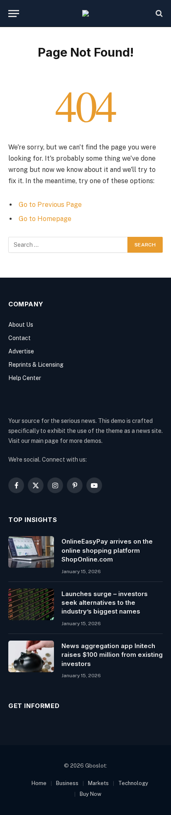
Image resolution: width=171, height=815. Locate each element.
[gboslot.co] (85, 13)
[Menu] (13, 13)
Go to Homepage (45, 219)
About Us (20, 324)
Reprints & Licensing (36, 364)
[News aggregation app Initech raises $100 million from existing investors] (31, 656)
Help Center (24, 378)
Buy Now (90, 794)
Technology (133, 783)
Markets (98, 783)
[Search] (158, 13)
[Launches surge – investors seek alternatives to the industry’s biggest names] (31, 604)
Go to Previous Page (50, 205)
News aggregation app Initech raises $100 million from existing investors (112, 655)
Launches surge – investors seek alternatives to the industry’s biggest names (104, 603)
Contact (19, 338)
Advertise (21, 351)
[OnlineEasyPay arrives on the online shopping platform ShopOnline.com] (31, 552)
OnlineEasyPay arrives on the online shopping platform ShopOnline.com (107, 550)
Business (67, 783)
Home (39, 783)
